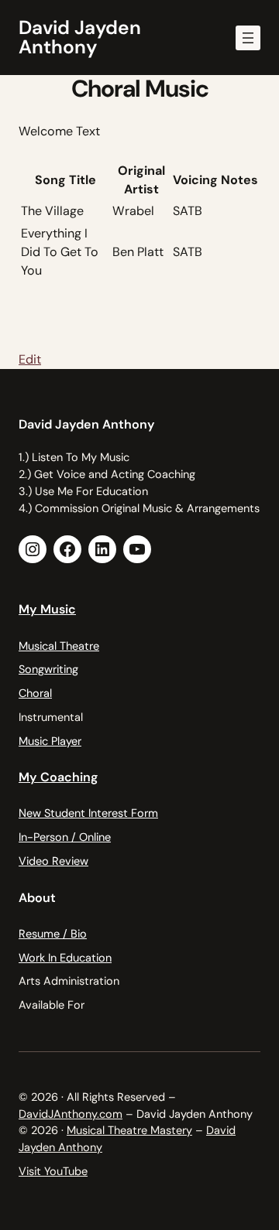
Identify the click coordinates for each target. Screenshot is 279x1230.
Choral (35, 693)
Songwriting (48, 669)
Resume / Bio (53, 934)
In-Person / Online (65, 837)
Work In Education (65, 958)
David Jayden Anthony (80, 37)
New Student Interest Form (88, 813)
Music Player (50, 741)
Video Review (53, 861)
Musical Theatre (59, 646)
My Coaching (58, 777)
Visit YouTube (53, 1171)
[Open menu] (248, 38)
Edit (30, 359)
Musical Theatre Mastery (129, 1130)
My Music (47, 609)
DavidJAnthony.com (70, 1114)
